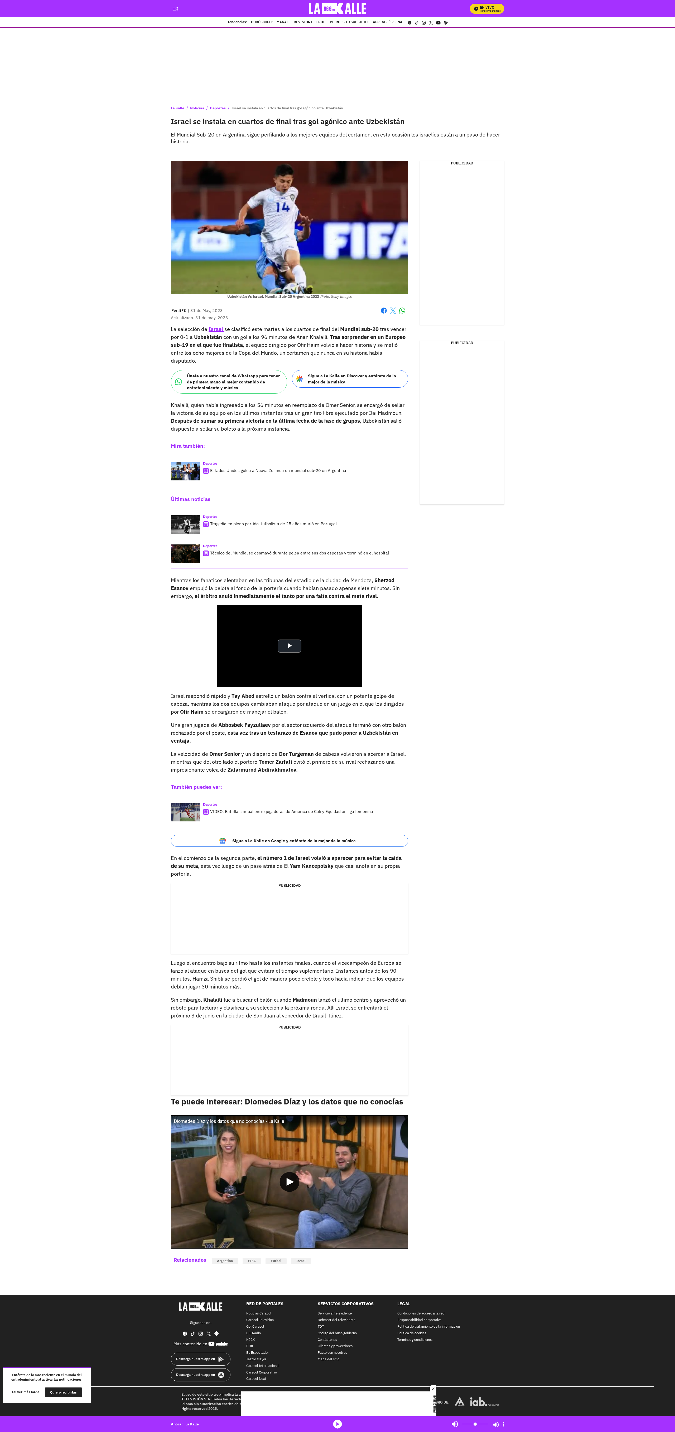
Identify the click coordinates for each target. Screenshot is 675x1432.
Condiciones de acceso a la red (421, 1313)
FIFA (252, 1261)
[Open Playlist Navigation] (503, 1424)
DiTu (249, 1346)
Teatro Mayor (256, 1359)
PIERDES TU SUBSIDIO (349, 22)
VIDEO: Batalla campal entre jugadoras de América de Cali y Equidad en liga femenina (291, 811)
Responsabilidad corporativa (419, 1320)
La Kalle (177, 108)
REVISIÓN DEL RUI (309, 22)
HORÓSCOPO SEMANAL (269, 22)
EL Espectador (257, 1353)
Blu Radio (253, 1333)
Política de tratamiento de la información (428, 1326)
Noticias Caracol (258, 1313)
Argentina (225, 1261)
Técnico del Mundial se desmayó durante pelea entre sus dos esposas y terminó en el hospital (299, 553)
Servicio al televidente (335, 1313)
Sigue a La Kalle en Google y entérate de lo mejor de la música (294, 840)
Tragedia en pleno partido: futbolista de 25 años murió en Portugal (273, 523)
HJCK (250, 1339)
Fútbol (276, 1261)
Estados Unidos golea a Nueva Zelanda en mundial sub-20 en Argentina (278, 470)
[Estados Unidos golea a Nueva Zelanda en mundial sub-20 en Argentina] (185, 471)
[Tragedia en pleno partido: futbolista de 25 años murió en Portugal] (185, 524)
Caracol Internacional (262, 1365)
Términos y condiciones (414, 1339)
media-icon (337, 1424)
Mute (455, 1424)
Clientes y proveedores (335, 1346)
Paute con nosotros (332, 1353)
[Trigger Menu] (175, 8)
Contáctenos (327, 1339)
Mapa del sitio (328, 1359)
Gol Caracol (255, 1326)
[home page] (337, 8)
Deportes (218, 108)
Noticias (197, 108)
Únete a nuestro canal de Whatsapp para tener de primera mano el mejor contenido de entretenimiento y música (233, 381)
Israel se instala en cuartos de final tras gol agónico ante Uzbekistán (287, 108)
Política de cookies (411, 1333)
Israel (301, 1261)
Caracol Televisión (260, 1320)
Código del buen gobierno (337, 1333)
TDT (321, 1326)
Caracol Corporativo (261, 1372)
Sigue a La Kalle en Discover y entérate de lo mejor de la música (352, 378)
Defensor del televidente (336, 1320)
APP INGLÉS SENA (387, 22)
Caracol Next (256, 1379)
